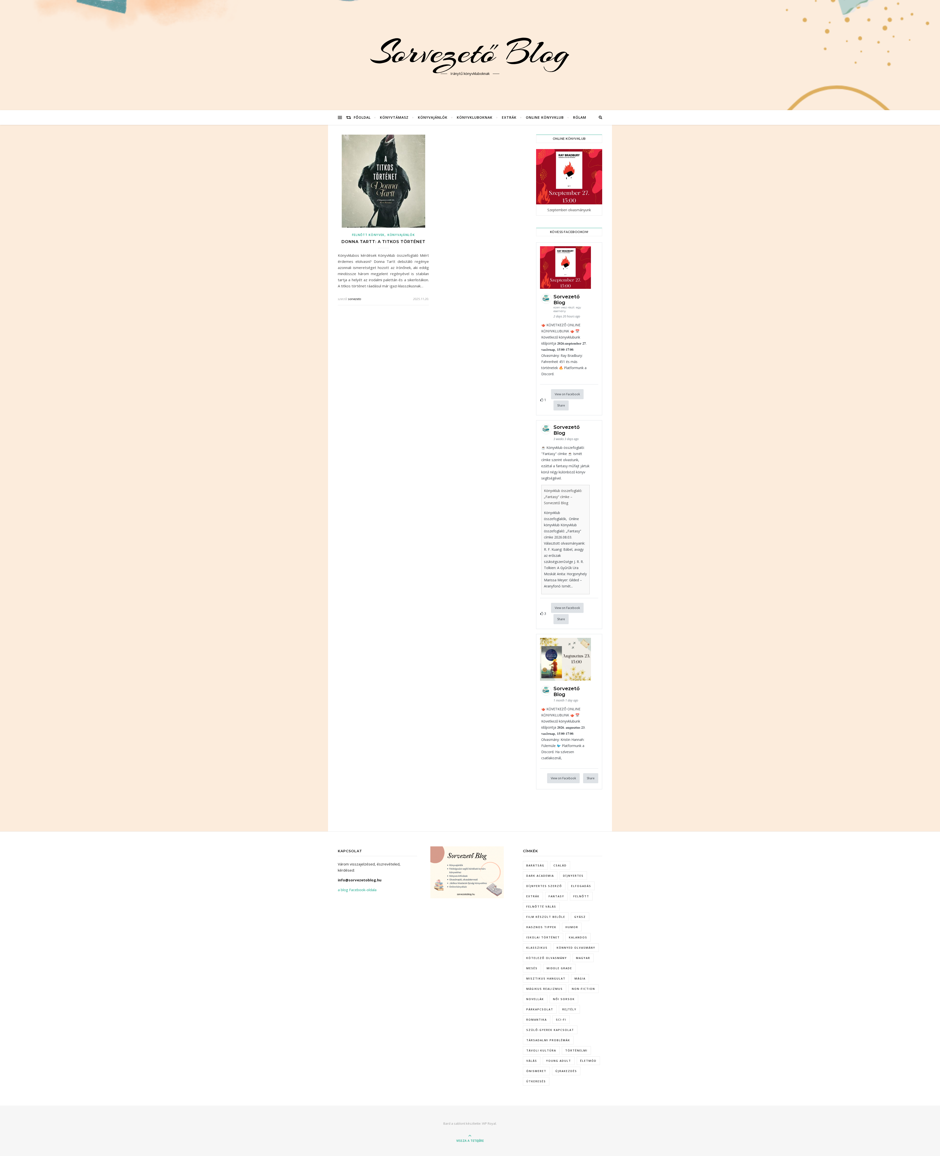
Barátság (535, 865)
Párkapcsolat (539, 1009)
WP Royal (489, 1123)
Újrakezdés (566, 1071)
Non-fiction (583, 989)
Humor (571, 927)
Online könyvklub (545, 117)
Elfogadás (581, 886)
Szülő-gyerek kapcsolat (550, 1030)
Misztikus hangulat (545, 978)
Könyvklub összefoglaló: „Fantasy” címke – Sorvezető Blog (563, 496)
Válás (531, 1061)
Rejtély (569, 1009)
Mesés (532, 968)
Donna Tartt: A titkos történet (383, 241)
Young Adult (558, 1061)
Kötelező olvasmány (546, 958)
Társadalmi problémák (548, 1040)
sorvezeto (354, 299)
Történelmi (576, 1050)
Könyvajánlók (432, 117)
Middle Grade (559, 968)
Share (561, 405)
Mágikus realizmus (544, 989)
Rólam (579, 117)
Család (560, 865)
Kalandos (578, 937)
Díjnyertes (573, 875)
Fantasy (556, 896)
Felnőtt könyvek (368, 235)
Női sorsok (564, 999)
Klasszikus (537, 947)
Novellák (535, 999)
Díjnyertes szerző (544, 886)
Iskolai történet (543, 937)
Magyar (583, 958)
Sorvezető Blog (470, 52)
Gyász (580, 917)
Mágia (580, 978)
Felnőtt (581, 896)
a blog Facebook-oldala (357, 889)
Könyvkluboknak (475, 117)
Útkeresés (536, 1081)
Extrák (509, 117)
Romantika (536, 1019)
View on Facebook (567, 394)
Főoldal (362, 117)
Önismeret (536, 1071)
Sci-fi (561, 1019)
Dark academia (540, 875)
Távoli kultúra (541, 1050)
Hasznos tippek (541, 927)
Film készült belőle (545, 917)
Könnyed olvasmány (576, 947)
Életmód (588, 1061)
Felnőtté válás (541, 906)
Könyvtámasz (394, 117)
